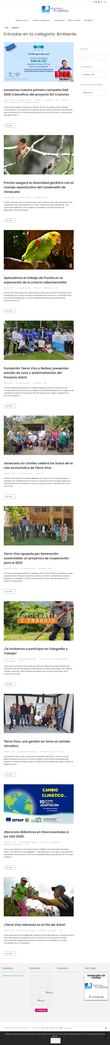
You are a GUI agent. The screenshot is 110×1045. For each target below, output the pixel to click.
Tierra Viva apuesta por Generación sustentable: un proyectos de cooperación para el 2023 (36, 558)
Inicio (6, 28)
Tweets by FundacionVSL (12, 975)
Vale (55, 1040)
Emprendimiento (10, 661)
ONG (5, 102)
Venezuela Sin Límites (30, 102)
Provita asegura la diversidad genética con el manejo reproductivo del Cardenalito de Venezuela (38, 187)
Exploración (48, 288)
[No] (107, 1038)
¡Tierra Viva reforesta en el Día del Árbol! (35, 925)
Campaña (49, 100)
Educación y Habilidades (58, 659)
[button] (33, 977)
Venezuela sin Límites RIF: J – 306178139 (25, 1028)
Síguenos (42, 1010)
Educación (64, 100)
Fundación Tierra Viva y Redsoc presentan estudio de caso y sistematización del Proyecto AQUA (36, 372)
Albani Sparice (26, 100)
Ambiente (38, 100)
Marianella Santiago (29, 659)
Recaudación (15, 102)
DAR (56, 100)
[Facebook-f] (106, 1028)
